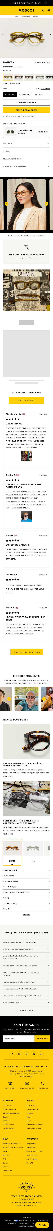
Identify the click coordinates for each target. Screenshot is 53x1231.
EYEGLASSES (26, 16)
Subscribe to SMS (33, 1128)
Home (17, 16)
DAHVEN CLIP (25, 130)
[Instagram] (19, 1054)
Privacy (8, 1220)
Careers (6, 1163)
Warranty (6, 1155)
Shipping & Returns (11, 1144)
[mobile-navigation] (5, 10)
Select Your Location (26, 1226)
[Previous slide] (3, 34)
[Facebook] (12, 1054)
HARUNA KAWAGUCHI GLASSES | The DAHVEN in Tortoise (23, 764)
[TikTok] (41, 1054)
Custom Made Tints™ (34, 1151)
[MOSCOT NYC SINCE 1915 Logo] (26, 10)
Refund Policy (24, 1223)
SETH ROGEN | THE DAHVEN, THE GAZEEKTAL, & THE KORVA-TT (21, 822)
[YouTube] (34, 1054)
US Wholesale (8, 1128)
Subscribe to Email (34, 1125)
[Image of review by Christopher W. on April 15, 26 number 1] (26, 456)
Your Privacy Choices (26, 1220)
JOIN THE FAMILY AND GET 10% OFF (27, 3)
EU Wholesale (8, 1125)
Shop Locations (9, 1109)
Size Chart (45, 89)
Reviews (29, 1113)
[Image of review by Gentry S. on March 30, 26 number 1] (26, 516)
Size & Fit (31, 1105)
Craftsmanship (32, 1109)
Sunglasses (31, 1147)
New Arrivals (31, 1159)
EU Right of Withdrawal (13, 1147)
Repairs (6, 1151)
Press (28, 1121)
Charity (6, 1121)
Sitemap (6, 1167)
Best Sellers (31, 1155)
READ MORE (8, 776)
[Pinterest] (26, 1054)
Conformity (12, 1223)
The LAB (29, 1163)
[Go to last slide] (6, 204)
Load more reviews (26, 652)
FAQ (4, 1159)
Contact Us (7, 1171)
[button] (43, 10)
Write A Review (26, 400)
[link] (12, 67)
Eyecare (6, 1117)
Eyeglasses (31, 1144)
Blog (28, 1117)
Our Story (7, 1105)
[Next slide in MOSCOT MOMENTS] (44, 699)
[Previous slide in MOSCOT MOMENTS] (9, 699)
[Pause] (45, 3)
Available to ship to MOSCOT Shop (20, 116)
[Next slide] (50, 34)
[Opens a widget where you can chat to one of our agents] (42, 1225)
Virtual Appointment (11, 1113)
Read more (32, 448)
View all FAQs (26, 1010)
